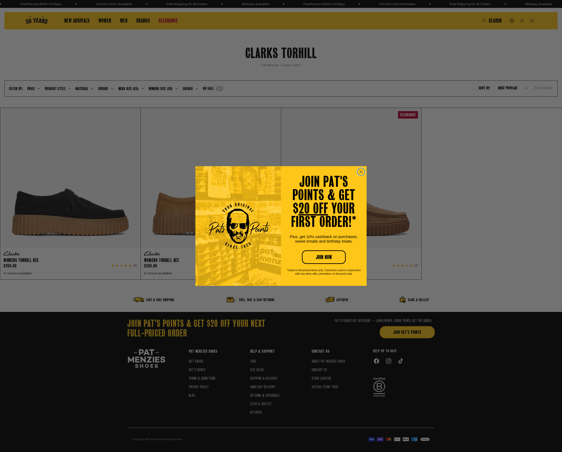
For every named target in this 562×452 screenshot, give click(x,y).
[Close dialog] (361, 172)
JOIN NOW (324, 257)
